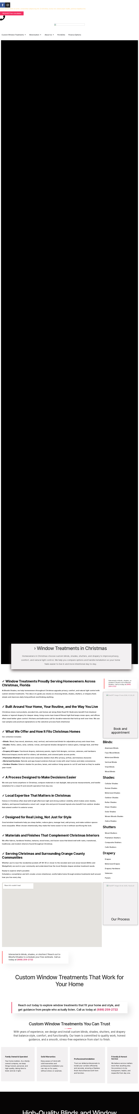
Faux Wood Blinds (112, 753)
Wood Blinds (110, 771)
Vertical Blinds (111, 762)
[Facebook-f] (2, 5)
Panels (107, 878)
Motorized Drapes (112, 864)
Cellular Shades (111, 784)
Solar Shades (110, 812)
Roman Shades (111, 788)
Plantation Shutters (112, 838)
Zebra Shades (110, 821)
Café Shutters (110, 847)
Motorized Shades (112, 793)
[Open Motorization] (40, 35)
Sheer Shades (110, 807)
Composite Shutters (113, 842)
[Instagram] (7, 5)
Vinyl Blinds (109, 767)
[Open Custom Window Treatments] (25, 35)
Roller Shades (110, 802)
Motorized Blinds (112, 757)
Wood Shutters (111, 833)
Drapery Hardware (112, 868)
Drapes (108, 859)
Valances (108, 873)
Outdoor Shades (111, 798)
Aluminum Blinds (111, 748)
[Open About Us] (53, 35)
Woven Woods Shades (114, 816)
